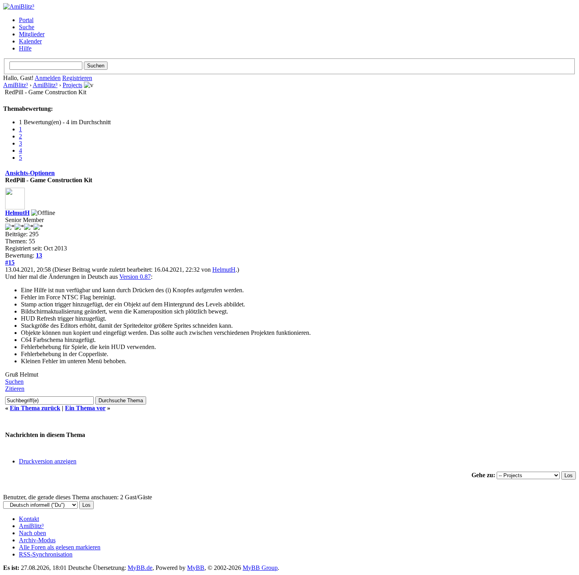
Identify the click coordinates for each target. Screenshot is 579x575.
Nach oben (32, 533)
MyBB (195, 567)
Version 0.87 (135, 276)
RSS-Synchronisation (45, 554)
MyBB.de (140, 567)
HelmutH (17, 212)
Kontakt (29, 518)
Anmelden (48, 78)
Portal (26, 20)
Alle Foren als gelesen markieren (59, 547)
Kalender (30, 41)
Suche (26, 27)
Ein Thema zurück (35, 408)
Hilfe (25, 48)
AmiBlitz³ (15, 85)
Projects (72, 85)
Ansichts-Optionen (30, 173)
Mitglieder (32, 34)
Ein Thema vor (85, 408)
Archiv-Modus (37, 540)
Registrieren (77, 78)
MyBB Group (260, 567)
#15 (10, 262)
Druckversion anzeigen (47, 461)
